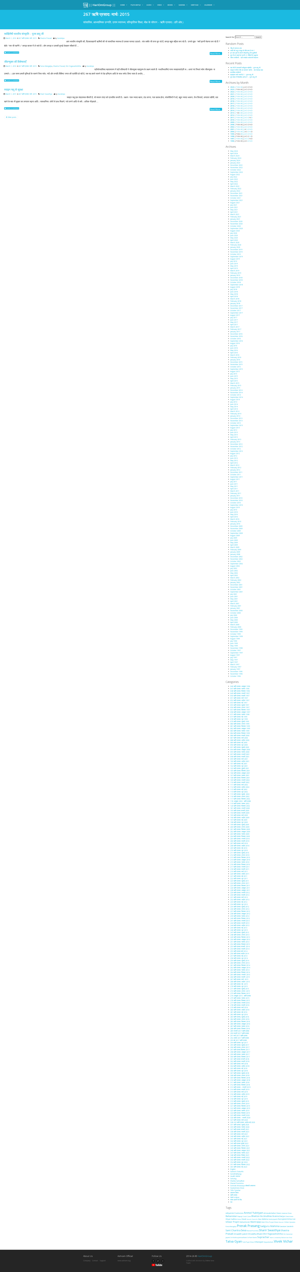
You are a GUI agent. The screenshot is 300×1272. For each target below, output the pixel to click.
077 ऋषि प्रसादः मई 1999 (238, 717)
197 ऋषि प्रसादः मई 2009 (238, 820)
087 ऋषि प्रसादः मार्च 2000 (239, 738)
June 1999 (234, 643)
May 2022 (234, 181)
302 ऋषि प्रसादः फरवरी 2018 (239, 1061)
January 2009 (235, 552)
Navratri (281, 1222)
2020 (232, 96)
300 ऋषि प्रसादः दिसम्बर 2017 (240, 1057)
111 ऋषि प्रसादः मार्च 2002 (239, 785)
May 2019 (234, 266)
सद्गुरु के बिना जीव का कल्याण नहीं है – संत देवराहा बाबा (246, 70)
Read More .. (216, 53)
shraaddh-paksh (241, 1234)
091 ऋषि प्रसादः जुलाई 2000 (239, 747)
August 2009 (235, 535)
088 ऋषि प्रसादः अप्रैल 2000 (239, 740)
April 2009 (234, 545)
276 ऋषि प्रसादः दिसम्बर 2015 (240, 1000)
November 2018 (236, 280)
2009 (232, 122)
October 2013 (235, 423)
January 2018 (235, 303)
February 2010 (235, 521)
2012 (232, 115)
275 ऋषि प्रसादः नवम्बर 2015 (239, 998)
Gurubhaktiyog (235, 1174)
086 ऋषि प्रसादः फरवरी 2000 (239, 735)
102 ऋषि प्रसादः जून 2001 (239, 766)
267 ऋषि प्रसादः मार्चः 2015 (28, 38)
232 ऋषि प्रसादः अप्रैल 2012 (239, 899)
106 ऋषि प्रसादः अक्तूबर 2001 (240, 773)
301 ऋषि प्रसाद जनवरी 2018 (239, 1059)
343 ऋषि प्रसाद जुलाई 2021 (239, 1143)
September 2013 (236, 425)
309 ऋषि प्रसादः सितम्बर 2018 (240, 1078)
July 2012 (233, 456)
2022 (232, 92)
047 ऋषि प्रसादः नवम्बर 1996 (239, 688)
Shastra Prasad (46, 38)
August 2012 (235, 453)
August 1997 (235, 655)
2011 (232, 117)
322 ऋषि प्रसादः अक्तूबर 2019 (240, 1108)
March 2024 (234, 156)
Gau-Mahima (263, 1219)
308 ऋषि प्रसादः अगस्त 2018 (239, 1075)
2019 (232, 99)
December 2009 (236, 526)
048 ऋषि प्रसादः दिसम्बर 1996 (240, 691)
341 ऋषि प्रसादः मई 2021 (238, 1139)
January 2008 (235, 554)
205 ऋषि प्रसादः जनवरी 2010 (240, 838)
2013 (232, 113)
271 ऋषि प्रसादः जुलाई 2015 (239, 989)
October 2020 (235, 226)
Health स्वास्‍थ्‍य (235, 1176)
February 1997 (235, 667)
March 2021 (234, 214)
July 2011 (233, 481)
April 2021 (234, 212)
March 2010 (234, 519)
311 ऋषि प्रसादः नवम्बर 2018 (239, 1082)
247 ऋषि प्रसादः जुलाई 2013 (239, 932)
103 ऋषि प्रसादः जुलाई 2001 (239, 768)
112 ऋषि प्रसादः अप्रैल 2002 (239, 787)
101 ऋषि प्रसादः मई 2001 (238, 763)
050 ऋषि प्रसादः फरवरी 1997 (239, 695)
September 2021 (236, 200)
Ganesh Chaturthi (236, 1171)
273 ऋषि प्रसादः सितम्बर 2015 (240, 993)
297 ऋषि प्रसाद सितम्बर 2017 (239, 1049)
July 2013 (233, 430)
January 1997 (235, 669)
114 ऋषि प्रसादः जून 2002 (239, 792)
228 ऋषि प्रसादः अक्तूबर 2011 (240, 890)
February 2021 (235, 217)
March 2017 (234, 327)
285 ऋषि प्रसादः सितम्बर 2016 (240, 1021)
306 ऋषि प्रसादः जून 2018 (239, 1071)
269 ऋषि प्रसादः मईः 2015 (239, 984)
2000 (232, 131)
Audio (148, 5)
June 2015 (234, 376)
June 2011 (234, 484)
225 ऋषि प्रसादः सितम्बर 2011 (240, 885)
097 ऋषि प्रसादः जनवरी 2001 (240, 754)
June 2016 (234, 348)
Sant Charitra (233, 1230)
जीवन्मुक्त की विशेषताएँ (15, 62)
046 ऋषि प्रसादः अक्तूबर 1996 (240, 686)
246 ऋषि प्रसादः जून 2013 (239, 930)
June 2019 (234, 263)
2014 (232, 110)
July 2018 (233, 289)
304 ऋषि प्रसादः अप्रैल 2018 (239, 1066)
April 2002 (234, 575)
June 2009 (234, 540)
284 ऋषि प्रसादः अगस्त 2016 (239, 1019)
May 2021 (234, 210)
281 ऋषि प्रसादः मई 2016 (238, 1012)
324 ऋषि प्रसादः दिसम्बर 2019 (240, 1113)
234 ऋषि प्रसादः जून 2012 (239, 904)
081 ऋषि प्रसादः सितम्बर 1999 (240, 726)
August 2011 (235, 479)
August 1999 (235, 639)
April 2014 (234, 409)
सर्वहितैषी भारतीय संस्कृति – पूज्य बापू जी (24, 34)
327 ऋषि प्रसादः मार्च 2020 (239, 1120)
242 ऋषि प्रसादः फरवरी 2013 (239, 923)
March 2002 (234, 578)
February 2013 (235, 439)
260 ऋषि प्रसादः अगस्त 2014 (239, 963)
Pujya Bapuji (136, 5)
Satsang (233, 1178)
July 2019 (233, 261)
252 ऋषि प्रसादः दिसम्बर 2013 (240, 944)
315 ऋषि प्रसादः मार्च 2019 (239, 1092)
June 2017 (234, 320)
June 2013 (234, 432)
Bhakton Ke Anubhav (261, 1216)
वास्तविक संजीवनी (235, 72)
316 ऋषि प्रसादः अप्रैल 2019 (239, 1094)
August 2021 (235, 202)
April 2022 (234, 184)
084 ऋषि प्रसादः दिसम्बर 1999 (240, 733)
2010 (232, 120)
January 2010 (235, 524)
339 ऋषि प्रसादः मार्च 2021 (239, 1134)
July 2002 (233, 568)
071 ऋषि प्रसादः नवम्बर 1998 (239, 714)
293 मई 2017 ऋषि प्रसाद (238, 1040)
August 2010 (235, 507)
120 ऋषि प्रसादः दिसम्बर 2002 (240, 806)
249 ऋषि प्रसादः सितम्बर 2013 (240, 937)
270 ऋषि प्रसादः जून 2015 (239, 986)
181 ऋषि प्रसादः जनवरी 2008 (240, 808)
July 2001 (233, 594)
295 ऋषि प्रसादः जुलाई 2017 (239, 1045)
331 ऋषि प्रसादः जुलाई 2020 (239, 1124)
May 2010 (234, 514)
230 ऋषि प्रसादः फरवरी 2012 (239, 895)
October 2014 (235, 395)
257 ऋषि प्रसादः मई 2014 (238, 956)
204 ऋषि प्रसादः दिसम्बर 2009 (240, 836)
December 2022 (236, 165)
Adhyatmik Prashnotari (234, 1213)
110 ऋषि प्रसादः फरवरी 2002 (239, 782)
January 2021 (235, 219)
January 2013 (235, 442)
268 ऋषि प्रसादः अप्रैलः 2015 (240, 981)
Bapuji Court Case (244, 1216)
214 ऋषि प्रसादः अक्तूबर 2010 (240, 860)
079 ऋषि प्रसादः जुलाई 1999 (239, 721)
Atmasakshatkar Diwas (272, 1213)
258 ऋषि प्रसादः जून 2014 (239, 958)
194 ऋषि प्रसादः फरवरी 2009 (239, 813)
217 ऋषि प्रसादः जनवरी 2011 (240, 867)
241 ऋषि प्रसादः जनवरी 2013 (240, 921)
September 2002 (236, 564)
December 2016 (236, 334)
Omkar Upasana (289, 1222)
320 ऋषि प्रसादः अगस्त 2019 (239, 1103)
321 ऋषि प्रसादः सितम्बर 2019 (240, 1106)
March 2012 (234, 465)
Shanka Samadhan (237, 1181)
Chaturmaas (289, 1216)
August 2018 (235, 287)
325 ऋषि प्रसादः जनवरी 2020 (240, 1115)
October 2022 (235, 170)
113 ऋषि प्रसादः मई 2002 (238, 789)
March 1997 (234, 664)
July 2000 (233, 615)
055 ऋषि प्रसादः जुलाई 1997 (239, 705)
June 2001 (234, 596)
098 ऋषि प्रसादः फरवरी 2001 (239, 756)
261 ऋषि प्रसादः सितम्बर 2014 (240, 965)
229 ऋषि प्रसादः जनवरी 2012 (240, 892)
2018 (232, 101)
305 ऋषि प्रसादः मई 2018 (238, 1068)
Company (86, 1260)
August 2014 (235, 399)
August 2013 (235, 428)
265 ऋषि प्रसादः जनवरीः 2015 (240, 974)
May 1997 (234, 660)
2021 (232, 94)
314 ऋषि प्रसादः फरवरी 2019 (239, 1089)
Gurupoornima (285, 1219)
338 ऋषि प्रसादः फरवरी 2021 (239, 1132)
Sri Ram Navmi (252, 1237)
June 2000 (234, 617)
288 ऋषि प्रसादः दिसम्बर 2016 (240, 1028)
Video (159, 5)
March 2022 (234, 186)
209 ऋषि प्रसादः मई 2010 (238, 848)
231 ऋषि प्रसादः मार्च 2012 (239, 897)
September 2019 (236, 256)
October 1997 (235, 650)
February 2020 (235, 245)
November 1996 (236, 674)
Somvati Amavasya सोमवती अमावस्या (242, 1185)
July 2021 (233, 205)
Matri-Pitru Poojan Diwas (269, 1222)
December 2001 (236, 585)
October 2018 (235, 282)
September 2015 (236, 369)
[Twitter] (157, 1261)
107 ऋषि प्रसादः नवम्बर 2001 (239, 775)
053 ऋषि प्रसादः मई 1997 (238, 703)
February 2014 (235, 413)
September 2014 (236, 397)
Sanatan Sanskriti (286, 1226)
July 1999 (233, 641)
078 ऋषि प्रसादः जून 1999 (239, 719)
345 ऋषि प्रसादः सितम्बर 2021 (240, 1148)
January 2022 (235, 191)
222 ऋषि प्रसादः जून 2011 (239, 878)
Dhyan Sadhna (231, 1219)
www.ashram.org (124, 1260)
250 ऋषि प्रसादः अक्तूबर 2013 (240, 939)
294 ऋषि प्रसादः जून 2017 (239, 1042)
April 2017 (234, 324)
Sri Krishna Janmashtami (238, 1237)
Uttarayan (258, 1242)
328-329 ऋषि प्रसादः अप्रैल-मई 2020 (242, 1122)
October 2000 (235, 613)
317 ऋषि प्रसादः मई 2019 (238, 1096)
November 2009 (236, 528)
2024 (232, 87)
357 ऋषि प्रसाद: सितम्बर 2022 (240, 1164)
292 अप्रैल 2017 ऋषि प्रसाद (239, 1038)
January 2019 (235, 275)
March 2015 (234, 383)
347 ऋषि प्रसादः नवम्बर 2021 (239, 1153)
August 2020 (235, 231)
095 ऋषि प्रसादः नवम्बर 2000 (239, 752)
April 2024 (234, 153)
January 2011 (235, 496)
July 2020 (233, 233)
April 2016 (234, 353)
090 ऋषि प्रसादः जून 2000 (239, 745)
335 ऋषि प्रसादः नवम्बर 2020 (239, 1127)
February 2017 (235, 329)
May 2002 (234, 573)
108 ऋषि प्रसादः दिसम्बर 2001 (240, 778)
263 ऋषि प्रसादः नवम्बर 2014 (239, 970)
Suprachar (263, 1237)
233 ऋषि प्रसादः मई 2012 (238, 902)
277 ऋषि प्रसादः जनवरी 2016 (240, 1003)
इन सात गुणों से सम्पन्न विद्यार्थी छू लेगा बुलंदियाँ (243, 53)
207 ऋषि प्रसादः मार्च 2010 (239, 843)
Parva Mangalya (46, 66)
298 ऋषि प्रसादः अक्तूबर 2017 (240, 1052)
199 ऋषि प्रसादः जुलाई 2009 (239, 824)
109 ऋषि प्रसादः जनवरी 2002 (240, 780)
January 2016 (235, 360)
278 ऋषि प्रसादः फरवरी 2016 (239, 1005)
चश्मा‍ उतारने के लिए (236, 1200)
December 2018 (236, 278)
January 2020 (235, 247)
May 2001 (234, 599)
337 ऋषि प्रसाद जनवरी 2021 (239, 1129)
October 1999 (235, 634)
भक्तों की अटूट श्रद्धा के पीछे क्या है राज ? (242, 50)
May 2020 (234, 238)
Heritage (194, 5)
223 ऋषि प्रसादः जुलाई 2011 (239, 881)
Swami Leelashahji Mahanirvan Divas (281, 1237)
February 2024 (235, 158)
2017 (232, 103)
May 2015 (234, 378)
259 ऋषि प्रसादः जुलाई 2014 (239, 960)
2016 (232, 106)
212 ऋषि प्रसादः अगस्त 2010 (239, 855)
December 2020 (236, 221)
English (233, 1169)
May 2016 (234, 350)
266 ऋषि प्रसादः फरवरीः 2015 (240, 977)
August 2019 (235, 259)
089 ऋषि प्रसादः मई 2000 (238, 742)
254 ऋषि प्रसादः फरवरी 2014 (239, 949)
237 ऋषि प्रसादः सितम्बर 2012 (240, 911)
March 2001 (234, 603)
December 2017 (236, 306)
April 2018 (234, 296)
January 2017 (235, 331)
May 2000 (234, 620)
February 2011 (235, 493)
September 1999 (236, 636)
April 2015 (234, 381)
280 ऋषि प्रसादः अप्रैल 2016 (239, 1010)
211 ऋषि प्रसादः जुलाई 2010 (239, 853)
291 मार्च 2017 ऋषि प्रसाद (238, 1035)
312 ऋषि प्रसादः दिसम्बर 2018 (240, 1085)
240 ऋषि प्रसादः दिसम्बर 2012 (240, 918)
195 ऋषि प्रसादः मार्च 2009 (239, 815)
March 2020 (234, 242)
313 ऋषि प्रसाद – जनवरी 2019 (240, 1087)
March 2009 (234, 547)
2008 (232, 124)
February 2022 (235, 188)
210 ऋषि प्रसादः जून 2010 (239, 850)
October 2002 (235, 561)
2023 (232, 89)
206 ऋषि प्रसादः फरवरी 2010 (239, 841)
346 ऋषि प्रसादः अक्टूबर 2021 (240, 1150)
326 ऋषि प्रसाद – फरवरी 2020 (240, 1117)
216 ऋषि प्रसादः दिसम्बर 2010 (240, 864)
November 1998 (236, 648)
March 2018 (234, 299)
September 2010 (236, 505)
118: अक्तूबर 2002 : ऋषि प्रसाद (240, 801)
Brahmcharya (278, 1216)
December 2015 (236, 362)
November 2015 (236, 364)
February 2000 (235, 627)
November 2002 (236, 559)
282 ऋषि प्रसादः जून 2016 (239, 1014)
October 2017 (235, 310)
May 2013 (234, 435)
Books (170, 5)
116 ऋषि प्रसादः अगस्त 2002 (239, 796)
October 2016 (235, 338)
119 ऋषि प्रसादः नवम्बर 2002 (239, 803)
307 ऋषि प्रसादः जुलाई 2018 (239, 1073)
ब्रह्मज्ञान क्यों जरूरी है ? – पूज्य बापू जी (241, 74)
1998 (232, 136)
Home (122, 5)
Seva (243, 1230)
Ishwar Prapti (232, 1221)
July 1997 (233, 657)
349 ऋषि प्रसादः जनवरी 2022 (240, 1157)
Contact (95, 1260)
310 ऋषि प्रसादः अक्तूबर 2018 (240, 1080)
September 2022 (236, 172)
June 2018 (234, 292)
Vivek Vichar (283, 1241)
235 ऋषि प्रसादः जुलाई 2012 (239, 906)
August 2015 (235, 371)
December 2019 (236, 249)
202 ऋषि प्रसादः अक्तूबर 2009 (240, 831)
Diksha (239, 1219)
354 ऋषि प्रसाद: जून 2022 (239, 1162)
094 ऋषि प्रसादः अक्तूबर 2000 (240, 749)
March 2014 (234, 411)
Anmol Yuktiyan (253, 1212)
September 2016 (236, 341)
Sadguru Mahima (269, 1226)
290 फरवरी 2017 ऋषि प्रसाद (239, 1033)
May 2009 (234, 542)
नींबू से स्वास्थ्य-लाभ (236, 48)
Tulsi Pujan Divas (248, 1242)
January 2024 (235, 160)
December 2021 (236, 193)
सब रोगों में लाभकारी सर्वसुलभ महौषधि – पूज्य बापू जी (245, 67)
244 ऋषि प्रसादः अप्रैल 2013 (239, 925)
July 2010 (233, 510)
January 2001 (235, 608)
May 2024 (234, 151)
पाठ (231, 1202)
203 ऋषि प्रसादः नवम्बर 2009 (239, 834)
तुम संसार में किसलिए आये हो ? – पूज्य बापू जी (243, 77)
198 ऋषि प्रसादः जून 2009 (239, 822)
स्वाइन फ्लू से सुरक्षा (13, 89)
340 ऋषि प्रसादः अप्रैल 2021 (239, 1136)
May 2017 (234, 322)
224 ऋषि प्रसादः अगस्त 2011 (239, 883)
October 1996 (235, 676)
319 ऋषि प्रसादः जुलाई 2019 (239, 1101)
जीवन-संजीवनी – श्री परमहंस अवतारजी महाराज (244, 57)
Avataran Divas (286, 1213)
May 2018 (234, 294)
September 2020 (236, 228)
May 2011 (234, 486)
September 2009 (236, 533)
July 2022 (233, 177)
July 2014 (233, 402)
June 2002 (234, 571)
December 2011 (236, 472)
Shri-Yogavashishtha (73, 66)
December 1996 (236, 671)
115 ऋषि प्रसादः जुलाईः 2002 (239, 794)
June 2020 (234, 235)
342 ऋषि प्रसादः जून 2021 (239, 1141)
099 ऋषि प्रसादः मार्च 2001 (239, 759)
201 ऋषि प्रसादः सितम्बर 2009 (240, 829)
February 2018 (235, 301)
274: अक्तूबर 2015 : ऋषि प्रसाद (240, 996)
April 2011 (234, 488)
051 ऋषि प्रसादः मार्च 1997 (239, 698)
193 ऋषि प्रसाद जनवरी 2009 (239, 810)
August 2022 (235, 174)
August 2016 (235, 343)
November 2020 (236, 224)
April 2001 (234, 601)
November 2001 (236, 587)
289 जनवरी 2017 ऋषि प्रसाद (239, 1031)
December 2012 (236, 444)
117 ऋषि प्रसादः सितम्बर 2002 (240, 799)
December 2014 (236, 390)
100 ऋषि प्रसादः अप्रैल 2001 (239, 761)
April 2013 (234, 437)
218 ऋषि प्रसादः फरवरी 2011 (239, 869)
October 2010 (235, 503)
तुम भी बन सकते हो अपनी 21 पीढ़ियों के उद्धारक (244, 55)
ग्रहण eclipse (234, 1197)
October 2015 (235, 367)
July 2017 (233, 317)
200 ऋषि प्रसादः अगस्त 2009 (239, 827)
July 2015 (233, 374)
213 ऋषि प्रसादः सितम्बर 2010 (240, 857)
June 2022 (234, 179)
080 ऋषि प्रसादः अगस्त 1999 (239, 724)
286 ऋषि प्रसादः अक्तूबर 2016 (240, 1024)
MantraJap (255, 1221)
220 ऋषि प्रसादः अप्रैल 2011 (239, 874)
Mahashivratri (245, 1222)
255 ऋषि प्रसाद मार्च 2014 (238, 951)
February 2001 (235, 606)
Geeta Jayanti (273, 1219)
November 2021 (236, 195)
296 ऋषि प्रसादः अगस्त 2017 (239, 1047)
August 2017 (235, 315)
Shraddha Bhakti (255, 1234)
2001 (232, 129)
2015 (232, 108)
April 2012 (234, 463)
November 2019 (236, 252)
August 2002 (235, 566)
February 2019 (235, 273)
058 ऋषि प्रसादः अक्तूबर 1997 (240, 712)
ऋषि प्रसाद (233, 1195)
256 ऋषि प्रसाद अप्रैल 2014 (239, 953)
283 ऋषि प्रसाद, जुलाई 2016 (239, 1017)
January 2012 (235, 470)
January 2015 (235, 388)
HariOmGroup (205, 1256)
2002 (232, 127)
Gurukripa (60, 38)
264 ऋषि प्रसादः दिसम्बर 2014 (240, 972)
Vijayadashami (268, 1242)
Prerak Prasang (248, 1225)
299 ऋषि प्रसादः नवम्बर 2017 (239, 1054)
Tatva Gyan (234, 1241)
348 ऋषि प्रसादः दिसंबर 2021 (239, 1155)
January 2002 (235, 582)
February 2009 (235, 549)
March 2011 (234, 491)
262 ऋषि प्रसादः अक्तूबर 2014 (240, 967)
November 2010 (236, 500)
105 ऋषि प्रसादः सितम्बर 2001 (240, 771)
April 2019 (234, 268)
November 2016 (236, 336)
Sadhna (182, 5)
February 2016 (235, 357)
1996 (232, 141)
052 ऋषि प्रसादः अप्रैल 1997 (239, 700)
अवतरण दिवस (234, 1192)
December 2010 (236, 498)
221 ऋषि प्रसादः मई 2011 (238, 876)
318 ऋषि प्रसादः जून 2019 (239, 1099)
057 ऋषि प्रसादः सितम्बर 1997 (240, 710)
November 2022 (236, 167)
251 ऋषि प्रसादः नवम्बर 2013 (239, 942)
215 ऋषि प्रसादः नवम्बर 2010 (239, 862)
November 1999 (236, 631)
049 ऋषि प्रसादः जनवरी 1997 (240, 693)
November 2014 (236, 392)
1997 (232, 138)
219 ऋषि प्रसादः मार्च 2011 (239, 871)
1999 (232, 134)
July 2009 (233, 538)
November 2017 (236, 308)
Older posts (11, 117)
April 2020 (234, 240)
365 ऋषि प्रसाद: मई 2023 (238, 1167)
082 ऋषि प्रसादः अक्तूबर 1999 (240, 728)
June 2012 (234, 458)
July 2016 (233, 345)
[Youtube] (157, 1265)
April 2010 (234, 517)
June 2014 (234, 404)
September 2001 (236, 592)
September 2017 (236, 313)
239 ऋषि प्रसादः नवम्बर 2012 (239, 916)
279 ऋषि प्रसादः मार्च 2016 (239, 1007)
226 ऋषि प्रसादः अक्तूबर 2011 (240, 888)
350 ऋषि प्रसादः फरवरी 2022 (239, 1160)
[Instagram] (162, 1261)
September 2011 (236, 477)
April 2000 (234, 622)
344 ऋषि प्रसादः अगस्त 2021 (239, 1146)
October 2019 (235, 254)
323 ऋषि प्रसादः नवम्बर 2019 (239, 1110)
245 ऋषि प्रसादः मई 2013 (238, 928)
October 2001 (235, 589)
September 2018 (236, 285)
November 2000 (236, 610)
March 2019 (234, 270)
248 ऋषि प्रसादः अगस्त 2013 (239, 935)
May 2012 (234, 460)
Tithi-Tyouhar (235, 1190)
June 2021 (234, 207)
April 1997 (234, 662)
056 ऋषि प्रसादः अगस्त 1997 (239, 707)
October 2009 (235, 531)
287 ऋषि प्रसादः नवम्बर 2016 (239, 1026)
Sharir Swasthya (46, 94)
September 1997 (236, 653)
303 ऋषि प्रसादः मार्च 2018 (239, 1064)
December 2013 (236, 418)
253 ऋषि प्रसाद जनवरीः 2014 (240, 946)
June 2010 (234, 512)
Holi (293, 1219)
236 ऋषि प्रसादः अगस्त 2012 (239, 909)
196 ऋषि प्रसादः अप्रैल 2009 (239, 817)
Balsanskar (231, 1216)
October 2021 (235, 198)
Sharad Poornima (237, 1183)
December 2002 (236, 556)
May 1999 (234, 646)
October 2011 (235, 474)
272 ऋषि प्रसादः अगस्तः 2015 (240, 991)
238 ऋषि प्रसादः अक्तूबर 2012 (240, 914)
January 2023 (235, 163)
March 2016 (234, 355)
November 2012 (236, 446)
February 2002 (235, 580)
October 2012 (235, 449)
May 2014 (234, 406)
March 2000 (234, 624)
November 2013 (236, 421)
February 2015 (235, 385)
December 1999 (236, 629)
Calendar (208, 5)
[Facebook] (153, 1261)
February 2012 (235, 467)
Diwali (244, 1219)
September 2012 (236, 451)
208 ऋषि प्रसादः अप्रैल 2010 (239, 846)
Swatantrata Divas (237, 1188)
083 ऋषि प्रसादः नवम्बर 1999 (239, 731)
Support (103, 1260)
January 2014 (235, 416)
